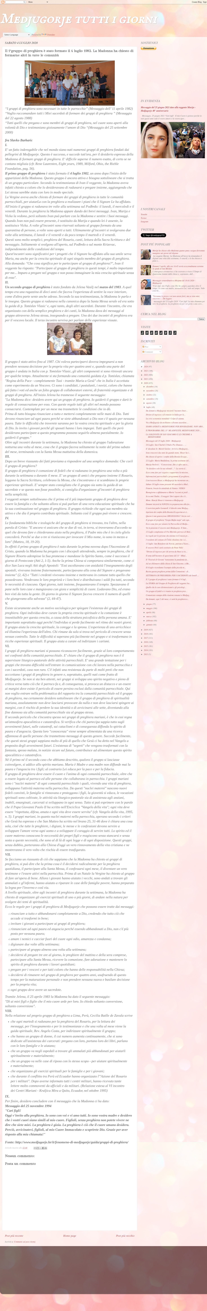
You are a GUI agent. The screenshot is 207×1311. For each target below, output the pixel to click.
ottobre (149, 394)
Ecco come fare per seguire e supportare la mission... (167, 472)
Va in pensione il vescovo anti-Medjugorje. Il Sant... (167, 528)
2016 (146, 642)
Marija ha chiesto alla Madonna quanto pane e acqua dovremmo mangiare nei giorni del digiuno (179, 251)
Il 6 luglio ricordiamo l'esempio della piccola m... (166, 567)
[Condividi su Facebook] (43, 1148)
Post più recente (14, 1235)
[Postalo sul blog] (37, 1148)
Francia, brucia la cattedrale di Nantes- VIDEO (165, 488)
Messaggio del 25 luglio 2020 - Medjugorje (163, 440)
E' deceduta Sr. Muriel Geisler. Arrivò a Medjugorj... (167, 448)
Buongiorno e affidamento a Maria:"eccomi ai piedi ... (168, 492)
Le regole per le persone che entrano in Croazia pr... (167, 535)
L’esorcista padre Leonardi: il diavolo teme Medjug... (167, 508)
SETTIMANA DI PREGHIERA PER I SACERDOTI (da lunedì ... (172, 575)
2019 (146, 629)
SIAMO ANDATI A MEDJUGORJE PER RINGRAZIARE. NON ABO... (175, 426)
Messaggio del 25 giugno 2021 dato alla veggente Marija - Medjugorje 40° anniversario (168, 109)
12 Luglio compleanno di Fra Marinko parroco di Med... (169, 531)
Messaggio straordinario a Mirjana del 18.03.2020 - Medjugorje (174, 281)
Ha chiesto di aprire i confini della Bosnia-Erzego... (167, 456)
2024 (146, 366)
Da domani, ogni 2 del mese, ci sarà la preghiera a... (167, 599)
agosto (149, 403)
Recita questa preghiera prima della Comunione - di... (168, 571)
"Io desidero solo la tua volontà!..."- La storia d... (166, 468)
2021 (146, 379)
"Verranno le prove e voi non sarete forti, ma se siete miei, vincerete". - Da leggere (176, 297)
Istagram (144, 221)
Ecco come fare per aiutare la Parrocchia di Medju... (167, 524)
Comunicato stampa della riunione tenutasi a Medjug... (168, 595)
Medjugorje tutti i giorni (78, 19)
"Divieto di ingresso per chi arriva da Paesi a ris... (166, 551)
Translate (51, 34)
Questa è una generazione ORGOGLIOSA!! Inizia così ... (169, 516)
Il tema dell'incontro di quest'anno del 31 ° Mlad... (166, 555)
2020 (146, 383)
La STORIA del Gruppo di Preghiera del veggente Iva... (168, 583)
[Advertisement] (173, 74)
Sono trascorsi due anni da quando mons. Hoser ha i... (168, 452)
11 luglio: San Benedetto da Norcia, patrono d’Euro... (168, 543)
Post (146, 346)
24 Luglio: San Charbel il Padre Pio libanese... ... (166, 444)
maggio (149, 608)
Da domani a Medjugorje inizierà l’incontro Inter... (167, 410)
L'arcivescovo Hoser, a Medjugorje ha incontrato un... (168, 480)
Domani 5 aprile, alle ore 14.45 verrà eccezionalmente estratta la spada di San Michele (178, 267)
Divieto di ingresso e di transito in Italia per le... (166, 414)
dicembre (150, 386)
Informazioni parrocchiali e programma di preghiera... (168, 476)
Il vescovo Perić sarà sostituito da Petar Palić (164, 547)
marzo (149, 616)
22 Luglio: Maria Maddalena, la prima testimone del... (168, 460)
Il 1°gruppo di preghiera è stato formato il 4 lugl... (166, 579)
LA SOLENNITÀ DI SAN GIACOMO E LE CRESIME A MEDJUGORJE (169, 435)
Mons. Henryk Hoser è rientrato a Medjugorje (164, 500)
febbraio (150, 620)
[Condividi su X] (40, 1148)
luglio (148, 407)
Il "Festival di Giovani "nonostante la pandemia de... (167, 559)
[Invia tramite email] (35, 1148)
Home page (69, 1235)
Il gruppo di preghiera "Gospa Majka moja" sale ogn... (168, 520)
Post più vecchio (125, 1235)
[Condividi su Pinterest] (45, 1148)
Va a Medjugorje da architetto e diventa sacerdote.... (167, 422)
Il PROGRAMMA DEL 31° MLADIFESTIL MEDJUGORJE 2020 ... (174, 430)
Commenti (148, 351)
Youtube (144, 214)
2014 (146, 650)
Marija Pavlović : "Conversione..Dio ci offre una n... (167, 464)
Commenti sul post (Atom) (24, 1241)
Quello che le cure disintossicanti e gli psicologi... (166, 587)
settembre (150, 398)
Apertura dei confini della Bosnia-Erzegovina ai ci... (167, 512)
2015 (146, 646)
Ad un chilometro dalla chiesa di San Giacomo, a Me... (168, 563)
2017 (146, 638)
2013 (146, 654)
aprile (149, 612)
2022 (146, 374)
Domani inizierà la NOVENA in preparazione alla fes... (168, 504)
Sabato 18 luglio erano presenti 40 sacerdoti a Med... (167, 484)
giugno (149, 604)
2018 (146, 633)
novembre (150, 390)
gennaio (149, 624)
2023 (146, 370)
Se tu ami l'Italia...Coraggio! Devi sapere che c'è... (166, 496)
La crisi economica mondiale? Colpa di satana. (165, 418)
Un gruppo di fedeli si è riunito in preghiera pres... (166, 591)
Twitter (144, 218)
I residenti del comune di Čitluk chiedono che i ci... (166, 539)
